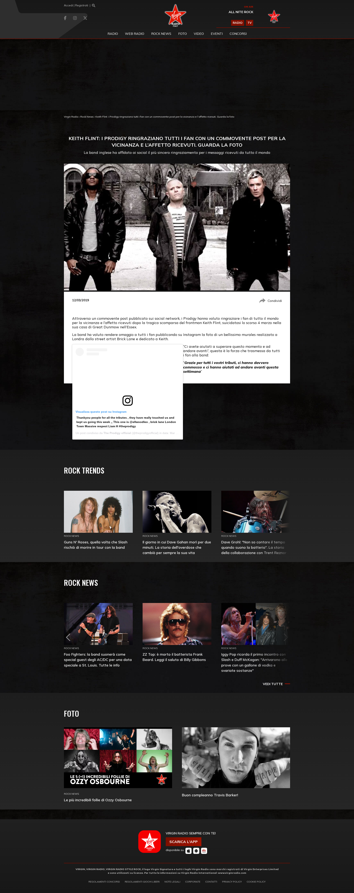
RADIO (238, 23)
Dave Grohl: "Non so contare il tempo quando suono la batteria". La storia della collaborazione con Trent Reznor (253, 547)
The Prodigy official (117, 433)
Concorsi (238, 34)
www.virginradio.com (232, 872)
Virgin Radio (71, 116)
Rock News (161, 34)
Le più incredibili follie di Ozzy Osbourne (98, 800)
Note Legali (172, 881)
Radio (113, 34)
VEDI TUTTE (273, 684)
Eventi (217, 34)
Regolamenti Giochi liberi (142, 881)
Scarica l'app (183, 841)
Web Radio (134, 34)
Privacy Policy (232, 881)
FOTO (182, 34)
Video (199, 34)
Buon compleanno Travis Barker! (210, 795)
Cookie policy (256, 881)
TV (249, 23)
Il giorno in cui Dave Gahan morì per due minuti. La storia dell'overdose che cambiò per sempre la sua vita (177, 547)
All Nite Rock (241, 12)
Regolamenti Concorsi (104, 881)
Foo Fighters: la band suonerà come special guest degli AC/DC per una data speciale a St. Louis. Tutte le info (98, 659)
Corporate (192, 881)
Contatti (211, 881)
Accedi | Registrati (76, 5)
